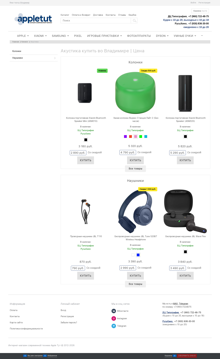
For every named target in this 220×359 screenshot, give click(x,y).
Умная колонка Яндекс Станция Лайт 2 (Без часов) (135, 119)
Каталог (65, 15)
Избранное (52, 356)
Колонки (135, 62)
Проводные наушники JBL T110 (86, 236)
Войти (193, 3)
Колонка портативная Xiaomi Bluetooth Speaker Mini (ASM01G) (86, 119)
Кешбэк (132, 15)
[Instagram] (113, 318)
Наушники (135, 181)
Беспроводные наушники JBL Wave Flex (185, 236)
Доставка (98, 15)
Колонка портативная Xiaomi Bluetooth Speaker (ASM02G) (186, 119)
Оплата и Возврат (81, 15)
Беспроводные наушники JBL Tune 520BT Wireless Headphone (135, 238)
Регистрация (204, 3)
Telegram (183, 303)
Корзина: (200, 11)
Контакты (111, 15)
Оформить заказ (187, 356)
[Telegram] (113, 326)
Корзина (168, 356)
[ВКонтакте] (113, 311)
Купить (85, 160)
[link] (24, 3)
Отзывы (122, 15)
